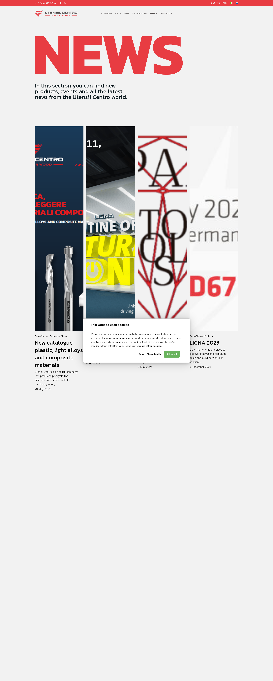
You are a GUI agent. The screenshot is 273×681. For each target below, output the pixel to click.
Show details (154, 354)
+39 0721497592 (47, 2)
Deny (141, 354)
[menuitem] (231, 3)
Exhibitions (55, 336)
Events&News (41, 336)
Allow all (172, 354)
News (64, 336)
